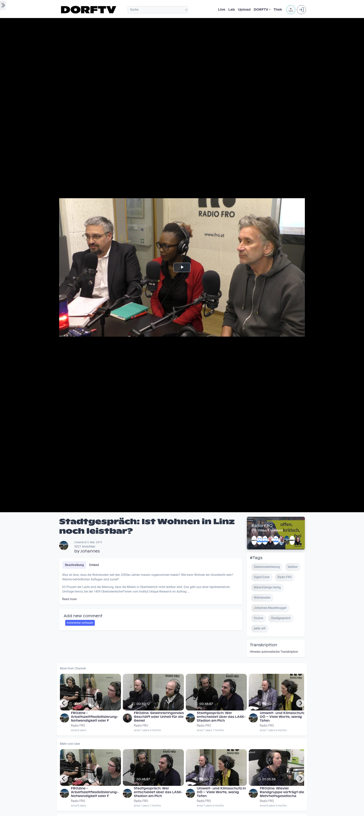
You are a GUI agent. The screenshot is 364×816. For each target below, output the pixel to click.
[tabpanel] (150, 587)
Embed (94, 565)
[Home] (89, 9)
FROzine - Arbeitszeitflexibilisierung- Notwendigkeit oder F (94, 717)
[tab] (74, 565)
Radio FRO (262, 525)
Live (221, 10)
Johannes (90, 551)
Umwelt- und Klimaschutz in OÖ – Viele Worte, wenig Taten (284, 717)
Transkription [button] (263, 644)
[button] (290, 9)
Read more (69, 599)
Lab (231, 10)
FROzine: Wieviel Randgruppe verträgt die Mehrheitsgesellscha (282, 792)
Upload (244, 10)
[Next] (300, 703)
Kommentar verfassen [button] (80, 622)
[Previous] (64, 703)
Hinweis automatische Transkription (274, 651)
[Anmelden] (301, 9)
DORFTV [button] (261, 10)
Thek (278, 10)
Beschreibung (74, 565)
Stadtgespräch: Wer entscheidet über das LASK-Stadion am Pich (221, 717)
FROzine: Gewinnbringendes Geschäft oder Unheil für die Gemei (159, 717)
